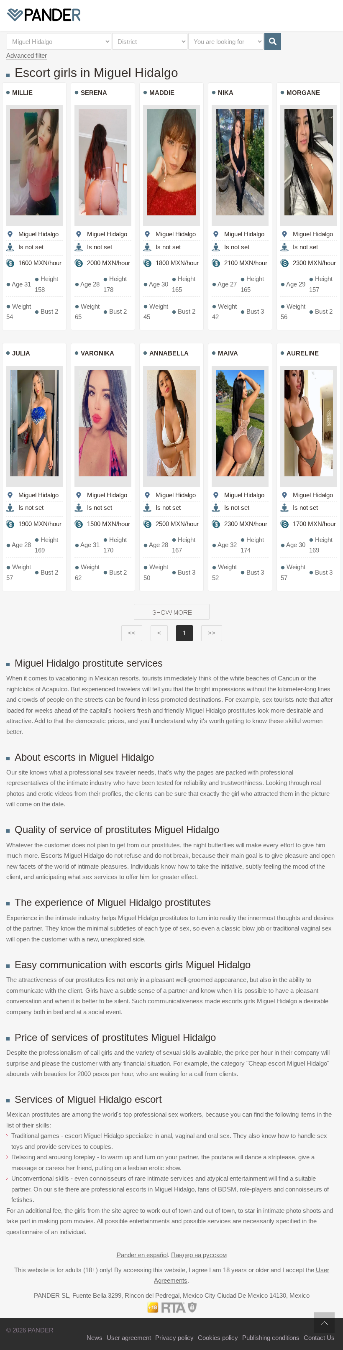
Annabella (169, 353)
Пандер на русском (199, 1254)
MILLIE (22, 92)
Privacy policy (174, 1337)
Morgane (303, 92)
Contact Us (319, 1337)
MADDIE (161, 92)
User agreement (129, 1337)
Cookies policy (218, 1337)
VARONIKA (97, 353)
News (94, 1337)
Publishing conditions (270, 1337)
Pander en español (142, 1254)
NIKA (225, 92)
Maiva (228, 353)
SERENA (94, 92)
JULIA (21, 353)
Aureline (303, 353)
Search (272, 41)
